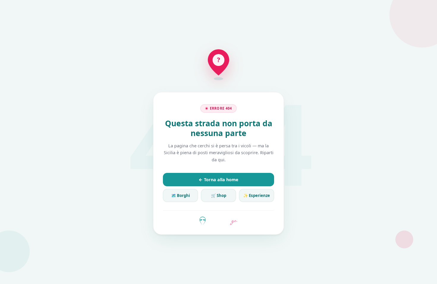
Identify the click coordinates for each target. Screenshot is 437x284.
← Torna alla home (218, 179)
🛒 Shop (218, 195)
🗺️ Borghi (180, 195)
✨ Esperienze (256, 195)
